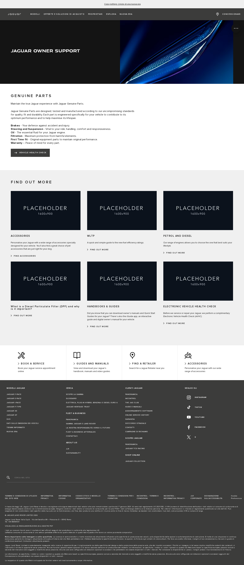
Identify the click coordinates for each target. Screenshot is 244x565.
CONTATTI (129, 428)
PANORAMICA (72, 420)
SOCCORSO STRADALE (135, 423)
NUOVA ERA (12, 432)
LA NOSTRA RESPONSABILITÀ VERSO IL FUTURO (88, 428)
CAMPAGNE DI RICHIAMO (136, 432)
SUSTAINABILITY (73, 453)
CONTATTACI (72, 436)
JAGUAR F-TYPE (14, 407)
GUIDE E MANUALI (133, 407)
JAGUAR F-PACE (14, 394)
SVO (9, 419)
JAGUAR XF (12, 415)
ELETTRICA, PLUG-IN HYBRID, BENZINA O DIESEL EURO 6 (92, 403)
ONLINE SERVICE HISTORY (137, 415)
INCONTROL (130, 399)
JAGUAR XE (12, 411)
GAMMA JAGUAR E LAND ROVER (81, 424)
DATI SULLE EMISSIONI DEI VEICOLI (23, 423)
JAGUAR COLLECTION (135, 461)
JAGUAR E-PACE (14, 399)
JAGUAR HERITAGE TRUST (78, 407)
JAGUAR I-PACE (14, 403)
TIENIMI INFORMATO (16, 428)
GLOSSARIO (71, 399)
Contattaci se (135, 511)
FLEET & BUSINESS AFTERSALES (81, 432)
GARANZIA (130, 419)
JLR (67, 449)
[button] (35, 14)
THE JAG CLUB (132, 403)
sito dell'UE (222, 509)
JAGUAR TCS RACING (135, 449)
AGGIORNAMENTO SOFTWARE (139, 411)
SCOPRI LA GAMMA (74, 394)
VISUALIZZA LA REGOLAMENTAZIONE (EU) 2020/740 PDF (29, 526)
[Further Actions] (236, 28)
